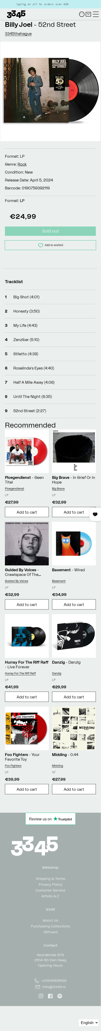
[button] (96, 14)
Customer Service (50, 890)
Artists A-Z (50, 896)
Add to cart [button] (27, 512)
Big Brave (58, 488)
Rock (22, 164)
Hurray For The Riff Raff (20, 673)
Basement (59, 581)
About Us (50, 920)
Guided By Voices (16, 581)
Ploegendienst (14, 488)
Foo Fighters (13, 765)
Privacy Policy (50, 884)
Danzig (56, 673)
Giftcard (50, 932)
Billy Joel (18, 24)
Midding (57, 765)
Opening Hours (50, 965)
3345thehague (18, 33)
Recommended (30, 425)
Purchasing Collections (50, 926)
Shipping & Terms (50, 878)
